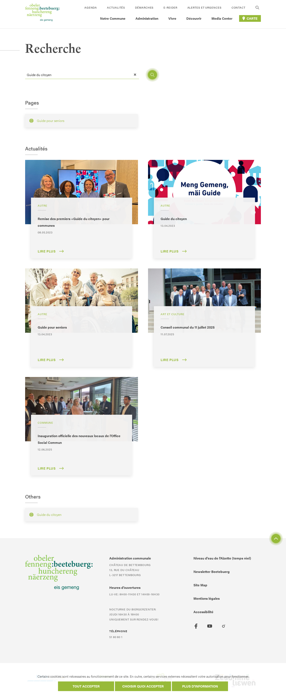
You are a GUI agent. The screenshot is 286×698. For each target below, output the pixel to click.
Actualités (116, 7)
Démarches (144, 7)
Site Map (200, 585)
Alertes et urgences (204, 7)
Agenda (90, 7)
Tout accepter (86, 686)
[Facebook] (195, 626)
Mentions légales (206, 598)
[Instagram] (223, 626)
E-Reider (170, 7)
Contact (238, 7)
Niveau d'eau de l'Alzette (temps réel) (222, 558)
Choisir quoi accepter (143, 686)
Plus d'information (200, 686)
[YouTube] (209, 626)
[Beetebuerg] (42, 14)
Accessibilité (203, 611)
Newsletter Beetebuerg (211, 571)
